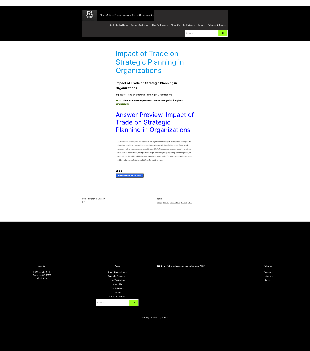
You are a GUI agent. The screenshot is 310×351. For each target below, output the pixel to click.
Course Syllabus (175, 203)
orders (165, 317)
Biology (159, 203)
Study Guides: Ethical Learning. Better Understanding (127, 15)
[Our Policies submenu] (194, 25)
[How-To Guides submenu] (167, 25)
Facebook (268, 272)
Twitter (268, 280)
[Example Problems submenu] (148, 25)
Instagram (268, 276)
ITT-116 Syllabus (186, 203)
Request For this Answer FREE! (129, 175)
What (118, 100)
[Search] (222, 33)
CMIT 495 (166, 203)
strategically (122, 104)
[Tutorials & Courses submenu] (227, 25)
